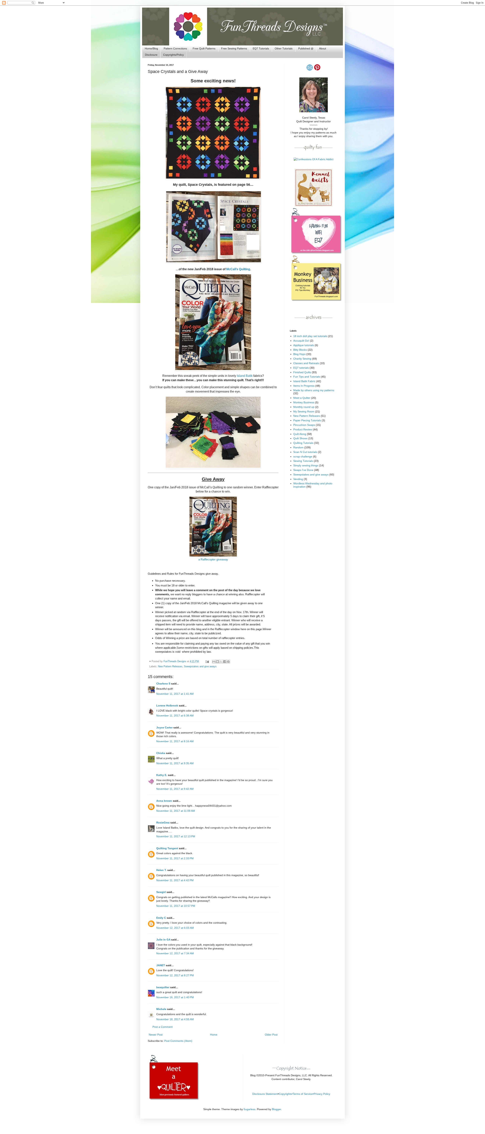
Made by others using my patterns (313, 390)
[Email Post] (207, 661)
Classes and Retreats (306, 363)
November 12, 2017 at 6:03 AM (175, 927)
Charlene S (163, 683)
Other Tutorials (284, 48)
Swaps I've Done (303, 469)
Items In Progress (303, 385)
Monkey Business (303, 402)
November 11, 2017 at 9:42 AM (175, 788)
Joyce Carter (164, 727)
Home (213, 1034)
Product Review (302, 429)
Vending (298, 479)
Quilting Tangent (167, 848)
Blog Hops (299, 354)
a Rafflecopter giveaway (213, 559)
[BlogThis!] (217, 661)
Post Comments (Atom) (178, 1040)
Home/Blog (151, 48)
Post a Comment (163, 1026)
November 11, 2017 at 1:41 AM (175, 693)
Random (298, 447)
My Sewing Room (303, 411)
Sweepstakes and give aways (200, 666)
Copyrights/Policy (173, 54)
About (322, 48)
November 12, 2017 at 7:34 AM (175, 953)
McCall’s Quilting (238, 269)
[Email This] (214, 661)
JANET (160, 965)
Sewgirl (161, 892)
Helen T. (161, 870)
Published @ (305, 48)
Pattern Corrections (175, 48)
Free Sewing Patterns (234, 48)
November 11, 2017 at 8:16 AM (175, 741)
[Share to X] (221, 661)
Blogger (276, 1109)
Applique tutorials (303, 345)
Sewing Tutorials (303, 460)
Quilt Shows (300, 438)
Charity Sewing (302, 358)
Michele (161, 1009)
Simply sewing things (305, 465)
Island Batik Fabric (304, 381)
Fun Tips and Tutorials (306, 376)
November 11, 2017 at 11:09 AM (175, 810)
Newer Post (156, 1034)
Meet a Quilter (301, 397)
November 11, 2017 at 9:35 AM (175, 763)
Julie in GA (163, 939)
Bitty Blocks (300, 349)
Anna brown (164, 800)
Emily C (161, 917)
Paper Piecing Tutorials (307, 420)
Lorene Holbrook (167, 705)
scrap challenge (302, 456)
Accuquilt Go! (301, 340)
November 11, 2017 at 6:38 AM (175, 715)
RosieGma (163, 822)
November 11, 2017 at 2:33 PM (175, 858)
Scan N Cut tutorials (305, 451)
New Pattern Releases (170, 666)
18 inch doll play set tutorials (310, 336)
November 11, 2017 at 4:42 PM (175, 880)
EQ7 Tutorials (261, 48)
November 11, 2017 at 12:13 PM (175, 836)
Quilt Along (299, 433)
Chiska (160, 753)
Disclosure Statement (265, 1093)
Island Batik (245, 375)
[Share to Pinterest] (228, 661)
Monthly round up (303, 406)
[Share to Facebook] (225, 661)
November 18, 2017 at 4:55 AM (175, 1019)
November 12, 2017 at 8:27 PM (175, 975)
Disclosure (151, 54)
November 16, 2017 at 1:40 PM (175, 997)
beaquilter (162, 987)
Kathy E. (161, 775)
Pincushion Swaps (304, 424)
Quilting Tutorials (303, 442)
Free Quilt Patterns (204, 48)
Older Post (271, 1034)
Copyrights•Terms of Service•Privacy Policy (304, 1093)
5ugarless (249, 1109)
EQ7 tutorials (301, 367)
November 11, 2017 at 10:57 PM (175, 905)
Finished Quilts (302, 372)
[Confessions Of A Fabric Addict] (313, 159)
